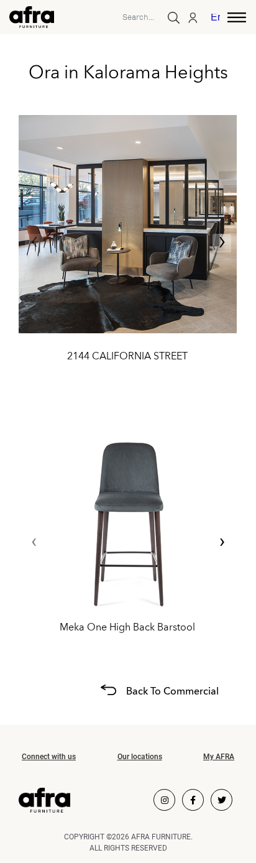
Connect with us (49, 756)
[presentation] (34, 243)
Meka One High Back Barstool (127, 627)
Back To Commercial (172, 691)
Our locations (139, 756)
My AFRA (218, 756)
